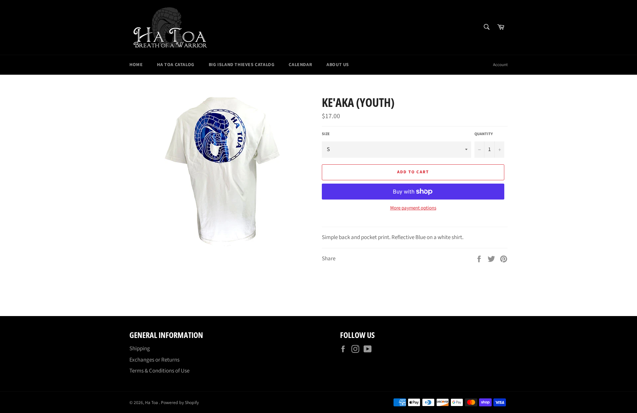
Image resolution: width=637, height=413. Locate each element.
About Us (337, 64)
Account (500, 65)
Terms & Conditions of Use (159, 371)
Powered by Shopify (180, 402)
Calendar (300, 64)
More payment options (413, 208)
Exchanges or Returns (154, 360)
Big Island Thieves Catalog (242, 64)
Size (326, 134)
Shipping (139, 349)
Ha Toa (152, 402)
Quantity (483, 134)
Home (136, 64)
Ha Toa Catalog (175, 64)
